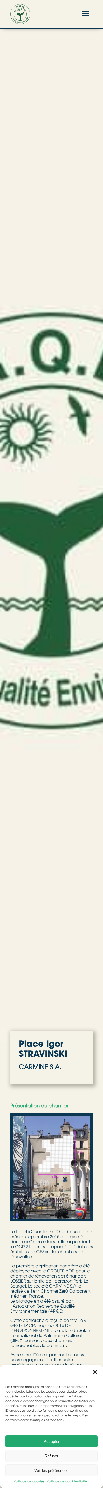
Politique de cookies (29, 1481)
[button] (95, 1372)
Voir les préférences (51, 1470)
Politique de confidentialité (67, 1481)
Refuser (51, 1456)
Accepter (51, 1441)
